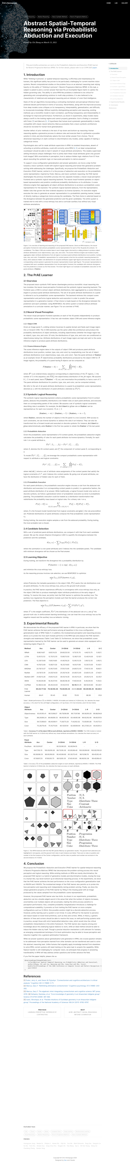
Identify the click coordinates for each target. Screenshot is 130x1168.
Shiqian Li (47, 1143)
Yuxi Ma (69, 1143)
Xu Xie (26, 1146)
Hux (65, 1160)
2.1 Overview (113, 74)
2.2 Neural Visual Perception (118, 77)
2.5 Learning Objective (116, 99)
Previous (42, 1012)
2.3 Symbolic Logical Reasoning (118, 86)
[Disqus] (63, 1044)
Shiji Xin (63, 1143)
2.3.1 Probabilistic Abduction (118, 89)
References (112, 108)
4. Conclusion (113, 105)
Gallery (125, 3)
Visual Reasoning (30, 16)
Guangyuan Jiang (29, 1143)
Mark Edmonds (79, 1143)
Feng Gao (88, 1143)
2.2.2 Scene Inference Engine (118, 83)
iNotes (46, 1131)
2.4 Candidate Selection (117, 96)
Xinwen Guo (40, 1146)
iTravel (32, 1131)
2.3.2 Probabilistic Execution (118, 92)
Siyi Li (77, 1146)
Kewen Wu (55, 1143)
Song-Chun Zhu (51, 1146)
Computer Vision (56, 1131)
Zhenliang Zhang (29, 1148)
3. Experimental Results (116, 102)
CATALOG (112, 64)
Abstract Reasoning (43, 16)
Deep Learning (68, 1131)
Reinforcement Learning (82, 1131)
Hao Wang (70, 1146)
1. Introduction (113, 68)
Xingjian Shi (61, 1146)
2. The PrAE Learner (115, 71)
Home (109, 3)
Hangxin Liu (97, 1143)
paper (95, 68)
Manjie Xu (40, 1143)
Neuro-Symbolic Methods (59, 16)
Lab (116, 3)
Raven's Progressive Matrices (78, 16)
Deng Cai (94, 1146)
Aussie (39, 1131)
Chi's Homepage (9, 3)
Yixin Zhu (32, 1146)
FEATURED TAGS (29, 1127)
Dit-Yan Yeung (85, 1146)
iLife (26, 1131)
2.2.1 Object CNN (115, 80)
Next (83, 1012)
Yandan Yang (40, 1148)
